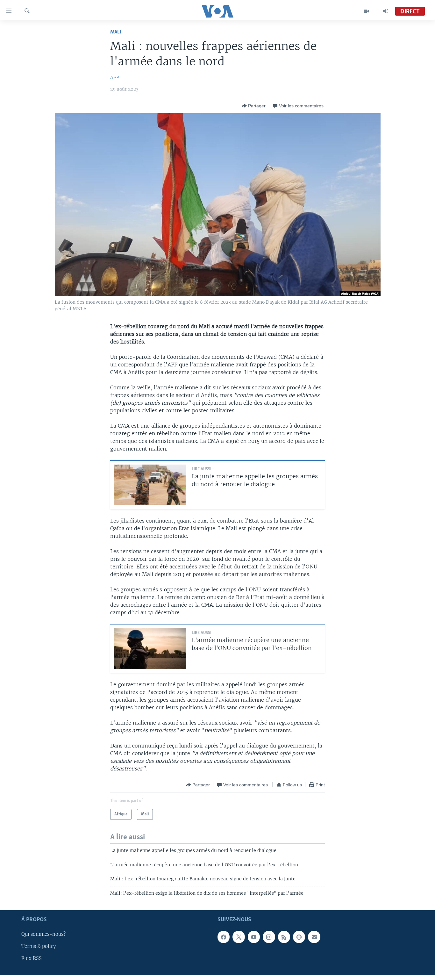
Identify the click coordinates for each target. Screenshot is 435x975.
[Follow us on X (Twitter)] (238, 937)
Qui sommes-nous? (43, 934)
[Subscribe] (314, 937)
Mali (115, 32)
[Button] (254, 106)
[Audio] (385, 11)
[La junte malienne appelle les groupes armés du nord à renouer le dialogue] (150, 485)
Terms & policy (38, 946)
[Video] (366, 11)
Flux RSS (31, 959)
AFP (114, 77)
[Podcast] (299, 937)
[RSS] (284, 937)
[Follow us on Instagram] (269, 937)
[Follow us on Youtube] (254, 937)
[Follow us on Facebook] (224, 937)
